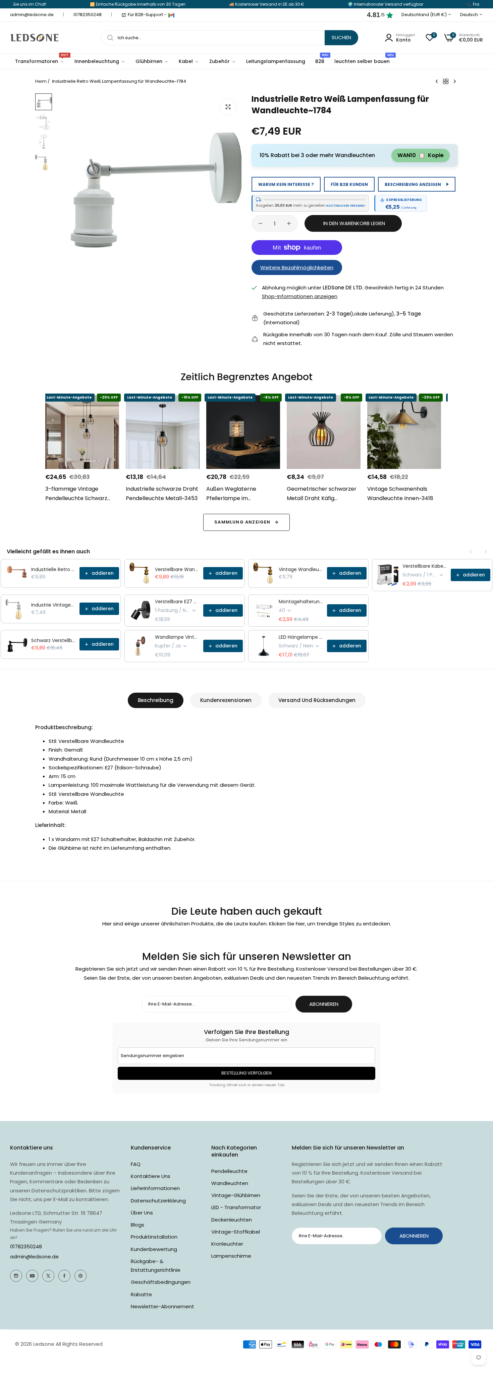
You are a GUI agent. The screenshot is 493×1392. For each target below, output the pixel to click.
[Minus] (260, 223)
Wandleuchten (229, 1183)
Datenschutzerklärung (158, 1200)
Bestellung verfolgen (246, 1073)
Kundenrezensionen (226, 700)
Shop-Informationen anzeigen (299, 296)
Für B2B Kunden (349, 184)
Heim (41, 81)
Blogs (137, 1224)
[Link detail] (16, 1276)
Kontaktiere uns (150, 1176)
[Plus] (289, 223)
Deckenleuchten (231, 1219)
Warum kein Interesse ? (286, 184)
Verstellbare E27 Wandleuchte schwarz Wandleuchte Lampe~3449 (177, 601)
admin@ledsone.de (34, 1256)
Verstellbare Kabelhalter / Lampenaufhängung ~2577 (424, 566)
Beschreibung (155, 700)
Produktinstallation (154, 1236)
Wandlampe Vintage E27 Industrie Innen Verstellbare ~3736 (177, 637)
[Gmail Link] (171, 15)
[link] (99, 61)
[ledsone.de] (34, 37)
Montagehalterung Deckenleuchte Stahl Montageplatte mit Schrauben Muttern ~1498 (301, 601)
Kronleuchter (227, 1243)
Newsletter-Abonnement (162, 1306)
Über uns (142, 1212)
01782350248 (26, 1246)
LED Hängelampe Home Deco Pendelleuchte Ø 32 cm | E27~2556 (301, 637)
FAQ (136, 1164)
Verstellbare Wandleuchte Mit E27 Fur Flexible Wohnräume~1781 (177, 569)
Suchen (341, 37)
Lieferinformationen (155, 1188)
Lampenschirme (231, 1255)
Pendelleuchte (229, 1171)
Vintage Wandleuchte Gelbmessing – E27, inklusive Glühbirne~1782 (301, 569)
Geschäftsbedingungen (160, 1281)
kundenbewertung (154, 1249)
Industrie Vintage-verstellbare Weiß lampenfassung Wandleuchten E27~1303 (53, 605)
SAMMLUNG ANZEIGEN (242, 522)
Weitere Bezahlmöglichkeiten (296, 267)
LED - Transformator (236, 1207)
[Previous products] (470, 551)
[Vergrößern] (228, 106)
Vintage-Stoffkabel (235, 1231)
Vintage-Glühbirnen (235, 1195)
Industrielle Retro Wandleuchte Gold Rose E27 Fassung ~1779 (53, 569)
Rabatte (141, 1294)
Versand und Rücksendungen (316, 700)
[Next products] (485, 551)
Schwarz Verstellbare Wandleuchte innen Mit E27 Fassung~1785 (53, 640)
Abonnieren (323, 1003)
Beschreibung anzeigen (413, 184)
